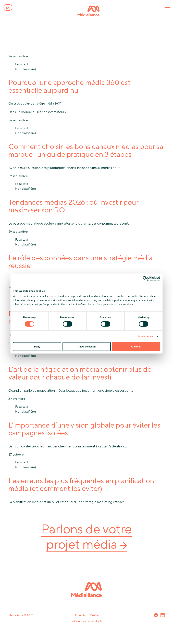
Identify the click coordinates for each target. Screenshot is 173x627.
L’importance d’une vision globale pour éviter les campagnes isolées (84, 429)
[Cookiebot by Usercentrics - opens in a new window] (145, 278)
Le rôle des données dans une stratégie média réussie (80, 262)
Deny (37, 346)
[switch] (67, 324)
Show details (145, 336)
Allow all (136, 346)
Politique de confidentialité (86, 621)
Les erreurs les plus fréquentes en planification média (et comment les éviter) (81, 484)
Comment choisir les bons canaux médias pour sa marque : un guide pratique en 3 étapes (85, 150)
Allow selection (87, 346)
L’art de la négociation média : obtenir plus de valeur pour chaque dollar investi (79, 373)
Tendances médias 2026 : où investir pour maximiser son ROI (73, 206)
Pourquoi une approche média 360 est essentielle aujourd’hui (69, 86)
